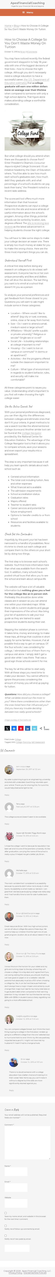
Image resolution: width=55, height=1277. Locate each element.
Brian (23, 1059)
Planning (27, 742)
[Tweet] (7, 728)
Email (8, 1182)
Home (8, 25)
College (18, 739)
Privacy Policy (15, 1273)
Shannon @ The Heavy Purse (28, 953)
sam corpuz (21, 766)
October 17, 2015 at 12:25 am (27, 873)
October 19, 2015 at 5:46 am (27, 836)
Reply (7, 795)
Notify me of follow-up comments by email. (22, 1229)
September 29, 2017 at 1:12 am (28, 769)
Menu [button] (30, 12)
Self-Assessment (38, 742)
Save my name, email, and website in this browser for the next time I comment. (25, 1217)
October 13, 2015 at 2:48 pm (27, 916)
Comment (9, 1125)
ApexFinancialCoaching (28, 3)
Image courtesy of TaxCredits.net (18, 720)
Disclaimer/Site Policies (35, 1273)
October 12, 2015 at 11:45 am (27, 1019)
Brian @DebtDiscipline (25, 913)
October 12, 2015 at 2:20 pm (27, 956)
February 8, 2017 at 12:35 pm (27, 807)
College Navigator (31, 433)
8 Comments (32, 52)
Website (8, 1197)
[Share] (14, 728)
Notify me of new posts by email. (18, 1239)
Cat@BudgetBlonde (24, 1016)
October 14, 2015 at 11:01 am (32, 1062)
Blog (16, 25)
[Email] (34, 728)
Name (8, 1166)
